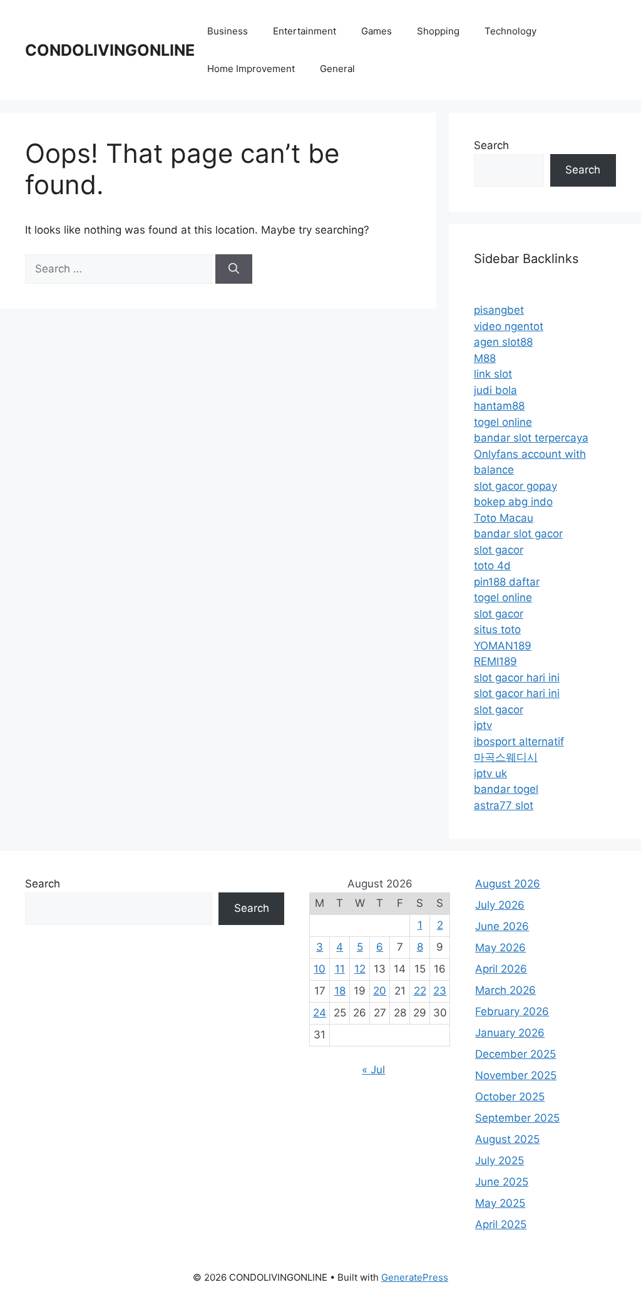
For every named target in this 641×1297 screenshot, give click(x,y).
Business (227, 31)
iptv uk (490, 773)
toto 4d (492, 565)
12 (360, 969)
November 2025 (515, 1075)
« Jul (373, 1069)
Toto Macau (503, 518)
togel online (503, 422)
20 (379, 990)
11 (340, 969)
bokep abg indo (513, 501)
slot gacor (498, 550)
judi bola (495, 390)
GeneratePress (414, 1277)
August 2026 (507, 883)
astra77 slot (503, 805)
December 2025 (515, 1054)
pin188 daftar (507, 582)
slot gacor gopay (515, 486)
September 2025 (517, 1118)
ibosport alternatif (519, 741)
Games (376, 31)
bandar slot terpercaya (531, 437)
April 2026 (501, 969)
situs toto (497, 629)
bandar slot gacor (518, 533)
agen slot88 (503, 342)
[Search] (233, 269)
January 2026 (510, 1032)
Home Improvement (251, 69)
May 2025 (500, 1203)
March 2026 (505, 990)
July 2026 (500, 905)
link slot (493, 374)
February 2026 (512, 1011)
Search (491, 145)
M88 (485, 358)
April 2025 (500, 1224)
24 (319, 1012)
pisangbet (499, 310)
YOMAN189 (502, 645)
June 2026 (502, 926)
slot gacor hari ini (517, 677)
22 (420, 990)
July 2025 (499, 1160)
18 (340, 990)
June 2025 (501, 1182)
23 (439, 990)
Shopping (438, 31)
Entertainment (304, 31)
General (337, 69)
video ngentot (508, 326)
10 (320, 969)
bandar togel (506, 789)
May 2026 (500, 947)
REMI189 (495, 661)
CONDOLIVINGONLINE (110, 50)
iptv (483, 725)
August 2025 (507, 1139)
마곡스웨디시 (506, 757)
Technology (510, 31)
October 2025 (510, 1096)
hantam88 (499, 406)
